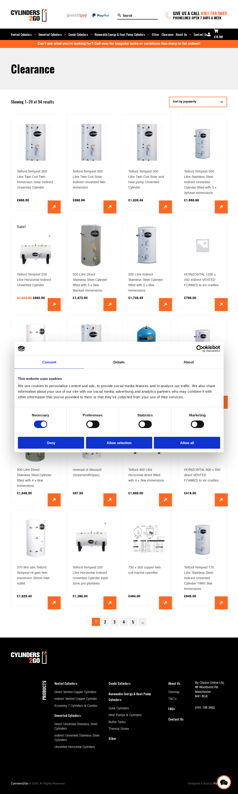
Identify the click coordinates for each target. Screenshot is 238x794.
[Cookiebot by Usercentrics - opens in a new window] (199, 348)
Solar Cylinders (119, 708)
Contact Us (200, 34)
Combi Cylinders (78, 34)
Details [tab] (119, 362)
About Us (181, 34)
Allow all (187, 443)
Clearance (167, 34)
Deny (51, 443)
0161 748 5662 (214, 13)
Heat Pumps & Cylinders (125, 715)
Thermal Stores (119, 729)
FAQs (171, 708)
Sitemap (173, 692)
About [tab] (189, 362)
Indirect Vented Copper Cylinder (75, 699)
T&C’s (172, 699)
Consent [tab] (49, 362)
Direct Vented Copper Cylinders (75, 692)
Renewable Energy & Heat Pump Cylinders (120, 34)
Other (155, 34)
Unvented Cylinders (50, 34)
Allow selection (119, 443)
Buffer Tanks (117, 722)
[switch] (92, 424)
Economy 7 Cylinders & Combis (75, 706)
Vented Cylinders (21, 34)
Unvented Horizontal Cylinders (74, 747)
